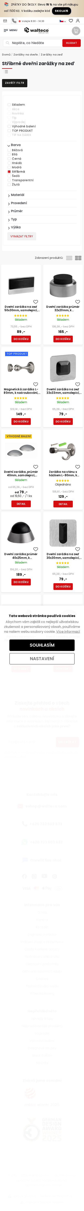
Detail (21, 504)
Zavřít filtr (14, 83)
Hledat (71, 43)
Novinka (18, 113)
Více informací (68, 631)
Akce (15, 109)
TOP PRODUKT (22, 131)
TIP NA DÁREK (21, 135)
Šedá (16, 176)
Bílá (14, 154)
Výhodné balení (24, 126)
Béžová (17, 150)
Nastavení (42, 659)
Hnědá (17, 163)
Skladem (18, 105)
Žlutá (16, 184)
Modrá (17, 167)
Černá (16, 159)
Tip (14, 118)
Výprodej (18, 122)
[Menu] (6, 29)
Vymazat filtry (21, 236)
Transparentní (23, 180)
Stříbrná (18, 172)
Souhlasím (42, 645)
